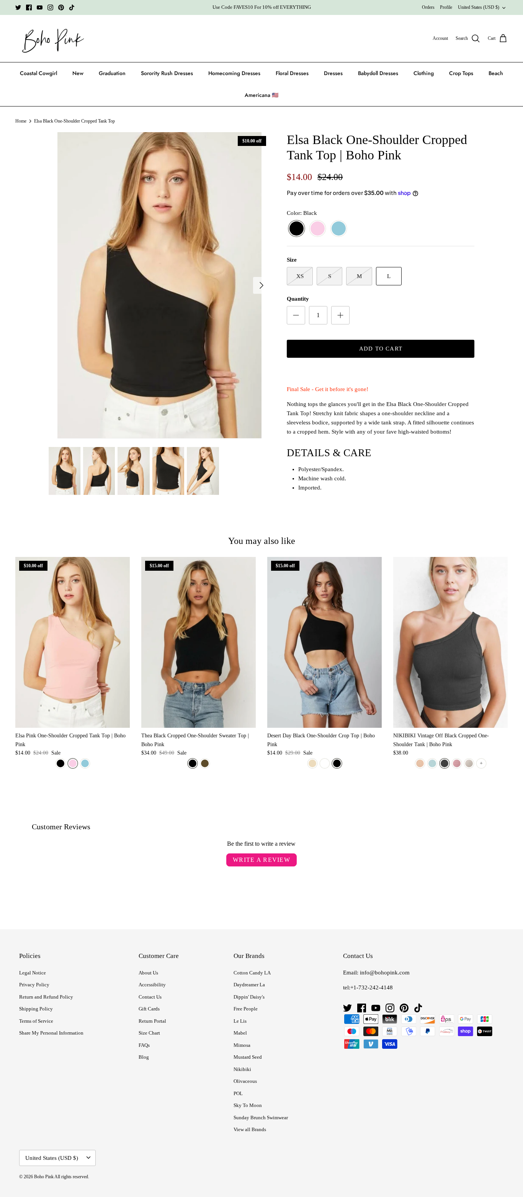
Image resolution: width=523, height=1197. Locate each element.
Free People (246, 1009)
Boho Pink (44, 1176)
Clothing (423, 73)
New (77, 73)
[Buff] (312, 763)
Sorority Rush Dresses (167, 73)
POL (238, 1093)
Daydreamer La (249, 984)
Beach (496, 73)
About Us (148, 973)
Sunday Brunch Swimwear (261, 1117)
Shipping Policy (36, 1009)
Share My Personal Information (51, 1033)
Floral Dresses (292, 73)
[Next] (261, 285)
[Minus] (296, 315)
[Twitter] (18, 7)
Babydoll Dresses (378, 73)
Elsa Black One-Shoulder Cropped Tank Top (74, 121)
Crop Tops (461, 73)
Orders (428, 7)
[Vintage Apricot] (420, 763)
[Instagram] (50, 7)
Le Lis (240, 1021)
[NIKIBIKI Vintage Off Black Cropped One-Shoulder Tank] (450, 642)
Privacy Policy (34, 984)
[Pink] (317, 228)
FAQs (144, 1045)
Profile (446, 7)
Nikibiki (242, 1069)
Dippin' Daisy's (249, 997)
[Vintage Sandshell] (469, 763)
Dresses (333, 73)
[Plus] (340, 315)
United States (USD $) (478, 7)
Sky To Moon (248, 1105)
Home (20, 121)
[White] (324, 763)
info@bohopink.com (385, 972)
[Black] (296, 228)
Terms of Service (36, 1021)
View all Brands (250, 1129)
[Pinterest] (61, 7)
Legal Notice (32, 973)
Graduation (112, 73)
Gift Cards (149, 1009)
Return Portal (152, 1021)
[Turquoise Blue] (338, 228)
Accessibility (152, 984)
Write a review (261, 859)
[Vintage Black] (444, 763)
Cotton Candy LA (252, 973)
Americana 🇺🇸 (261, 95)
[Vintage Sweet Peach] (456, 763)
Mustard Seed (248, 1057)
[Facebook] (29, 7)
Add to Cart (380, 349)
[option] (159, 285)
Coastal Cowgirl (38, 73)
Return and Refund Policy (46, 997)
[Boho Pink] (50, 39)
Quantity (298, 299)
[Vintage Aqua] (432, 763)
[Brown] (204, 763)
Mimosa (242, 1045)
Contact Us (150, 997)
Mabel (240, 1033)
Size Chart (149, 1033)
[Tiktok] (72, 7)
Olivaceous (245, 1081)
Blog (144, 1057)
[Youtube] (39, 7)
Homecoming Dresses (234, 73)
